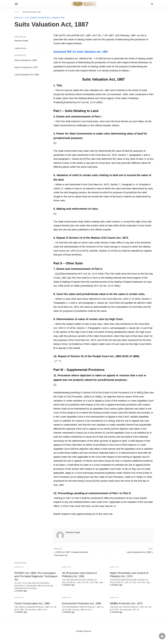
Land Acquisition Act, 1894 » (140, 552)
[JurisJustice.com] (83, 4)
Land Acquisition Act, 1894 (26, 74)
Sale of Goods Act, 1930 (25, 60)
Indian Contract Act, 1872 (26, 67)
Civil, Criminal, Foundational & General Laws (45, 18)
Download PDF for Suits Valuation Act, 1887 (80, 51)
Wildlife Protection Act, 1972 (126, 603)
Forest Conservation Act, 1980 (32, 603)
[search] (152, 4)
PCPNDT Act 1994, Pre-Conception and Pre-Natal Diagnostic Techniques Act (35, 576)
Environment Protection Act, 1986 (81, 603)
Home (16, 12)
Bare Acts (18, 18)
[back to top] (162, 636)
